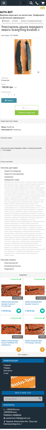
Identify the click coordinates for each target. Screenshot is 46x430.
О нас (6, 373)
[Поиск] (40, 398)
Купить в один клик (27, 112)
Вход (42, 8)
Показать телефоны (12, 414)
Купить (9, 100)
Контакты (8, 370)
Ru (24, 3)
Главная (7, 365)
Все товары (22, 354)
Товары (7, 368)
